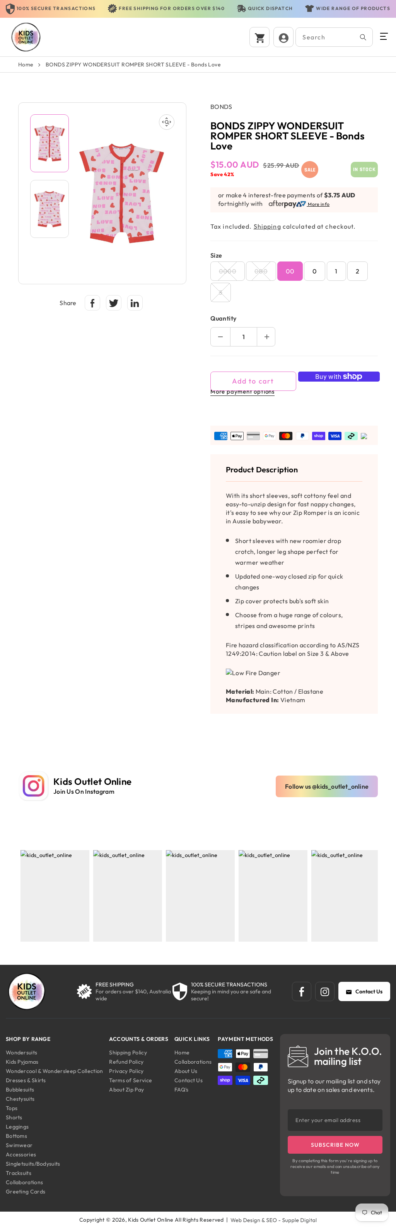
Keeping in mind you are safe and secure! (231, 995)
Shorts (14, 1117)
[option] (49, 143)
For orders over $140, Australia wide (133, 995)
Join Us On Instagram (83, 791)
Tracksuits (18, 1173)
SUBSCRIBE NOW (335, 1144)
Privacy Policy (126, 1071)
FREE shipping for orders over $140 (172, 8)
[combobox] (334, 37)
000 (265, 274)
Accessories (21, 1154)
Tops (11, 1108)
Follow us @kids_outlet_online (327, 786)
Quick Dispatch (270, 8)
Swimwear (19, 1145)
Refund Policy (126, 1061)
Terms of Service (130, 1080)
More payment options (242, 391)
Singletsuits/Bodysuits (33, 1163)
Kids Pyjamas (22, 1061)
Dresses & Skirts (26, 1080)
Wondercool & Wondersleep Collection (54, 1071)
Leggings (17, 1126)
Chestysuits (20, 1098)
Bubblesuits (20, 1089)
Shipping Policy (128, 1052)
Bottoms (16, 1135)
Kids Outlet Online (150, 1219)
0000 (232, 274)
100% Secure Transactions (56, 8)
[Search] (363, 37)
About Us (185, 1071)
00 (290, 271)
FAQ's (181, 1089)
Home (26, 64)
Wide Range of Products (353, 8)
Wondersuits (21, 1052)
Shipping (267, 226)
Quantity (223, 318)
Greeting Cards (25, 1191)
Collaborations (24, 1182)
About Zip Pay (126, 1089)
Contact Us (368, 991)
